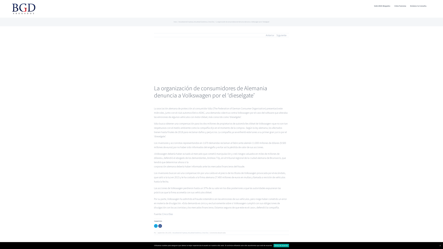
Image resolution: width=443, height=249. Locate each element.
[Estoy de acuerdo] (440, 245)
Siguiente (281, 35)
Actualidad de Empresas (179, 233)
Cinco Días (167, 214)
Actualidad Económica (194, 233)
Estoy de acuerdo (281, 245)
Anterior (270, 35)
